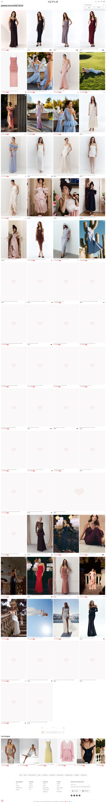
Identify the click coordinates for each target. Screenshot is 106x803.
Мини (21, 775)
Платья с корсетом (31, 775)
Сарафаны (77, 775)
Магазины (31, 787)
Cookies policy (61, 801)
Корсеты (58, 789)
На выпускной (83, 775)
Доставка (44, 783)
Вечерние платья (60, 775)
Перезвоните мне (19, 787)
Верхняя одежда (60, 787)
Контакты (18, 789)
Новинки (58, 783)
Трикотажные (52, 775)
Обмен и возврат (46, 789)
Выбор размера (46, 787)
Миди (25, 775)
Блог (30, 789)
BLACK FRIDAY (59, 791)
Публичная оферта (55, 801)
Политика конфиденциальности (45, 801)
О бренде (30, 783)
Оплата (44, 785)
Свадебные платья (69, 775)
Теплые (39, 775)
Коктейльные (45, 775)
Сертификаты (45, 791)
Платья (58, 785)
